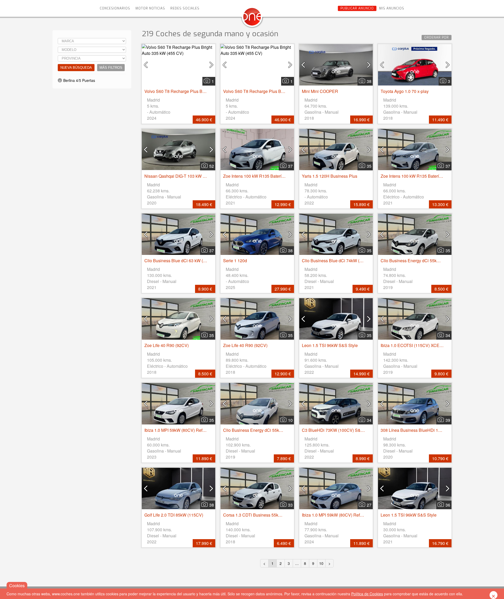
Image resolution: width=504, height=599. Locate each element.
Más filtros (110, 68)
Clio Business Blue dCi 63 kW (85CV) (179, 261)
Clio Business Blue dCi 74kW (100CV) (338, 261)
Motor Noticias (150, 8)
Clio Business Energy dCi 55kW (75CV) (418, 261)
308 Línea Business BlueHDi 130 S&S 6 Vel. (422, 430)
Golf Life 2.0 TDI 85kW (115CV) (173, 515)
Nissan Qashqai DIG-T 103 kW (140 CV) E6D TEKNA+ (195, 176)
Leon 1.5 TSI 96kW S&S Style (330, 345)
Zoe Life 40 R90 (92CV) (166, 345)
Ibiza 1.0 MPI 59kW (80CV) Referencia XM (184, 430)
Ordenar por (436, 37)
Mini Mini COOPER (320, 91)
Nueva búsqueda (76, 68)
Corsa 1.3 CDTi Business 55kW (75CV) (260, 515)
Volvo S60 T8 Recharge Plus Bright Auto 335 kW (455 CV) (198, 91)
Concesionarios (115, 8)
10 (321, 563)
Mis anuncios (391, 8)
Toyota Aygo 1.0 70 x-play (405, 91)
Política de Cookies (367, 593)
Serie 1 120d (235, 261)
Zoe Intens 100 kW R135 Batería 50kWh (260, 176)
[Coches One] (252, 19)
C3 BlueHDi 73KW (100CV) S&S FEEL (338, 430)
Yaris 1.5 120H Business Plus (329, 176)
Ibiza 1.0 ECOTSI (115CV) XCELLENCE (418, 345)
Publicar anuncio (357, 8)
